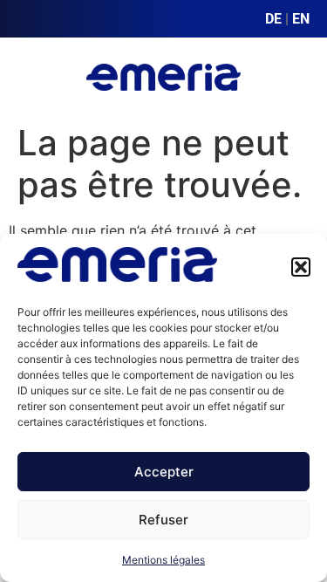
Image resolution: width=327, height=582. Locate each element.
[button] (301, 267)
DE (273, 18)
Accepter (164, 471)
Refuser (163, 519)
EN (301, 18)
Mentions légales (163, 559)
